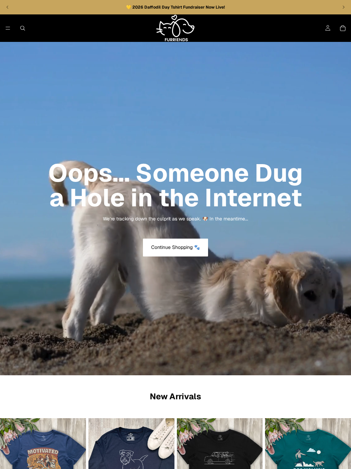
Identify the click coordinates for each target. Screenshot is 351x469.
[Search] (22, 28)
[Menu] (8, 28)
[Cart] (342, 28)
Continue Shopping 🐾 (175, 247)
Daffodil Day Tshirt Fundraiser (175, 7)
